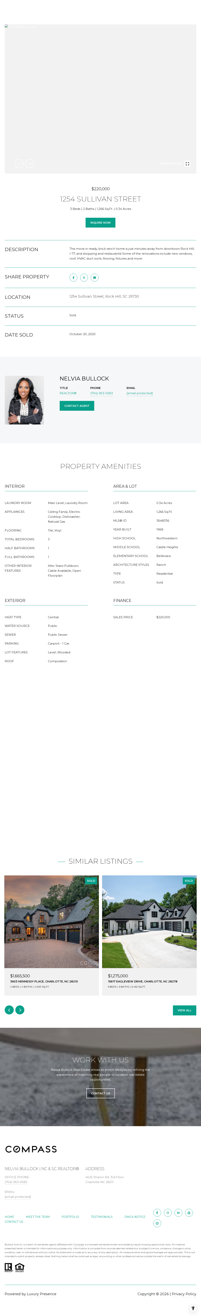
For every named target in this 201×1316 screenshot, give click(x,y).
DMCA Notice (134, 1217)
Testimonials (102, 1217)
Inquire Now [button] (100, 222)
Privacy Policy (184, 1294)
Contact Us (14, 1221)
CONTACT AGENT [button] (77, 406)
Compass (78, 1244)
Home (9, 1217)
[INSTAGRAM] (168, 1213)
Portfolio (70, 1217)
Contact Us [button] (100, 1093)
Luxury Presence (41, 1294)
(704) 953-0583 (101, 393)
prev (19, 163)
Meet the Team (38, 1217)
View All (185, 1010)
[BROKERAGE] (157, 1223)
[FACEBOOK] (157, 1213)
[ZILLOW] (189, 1213)
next (29, 163)
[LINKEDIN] (178, 1213)
